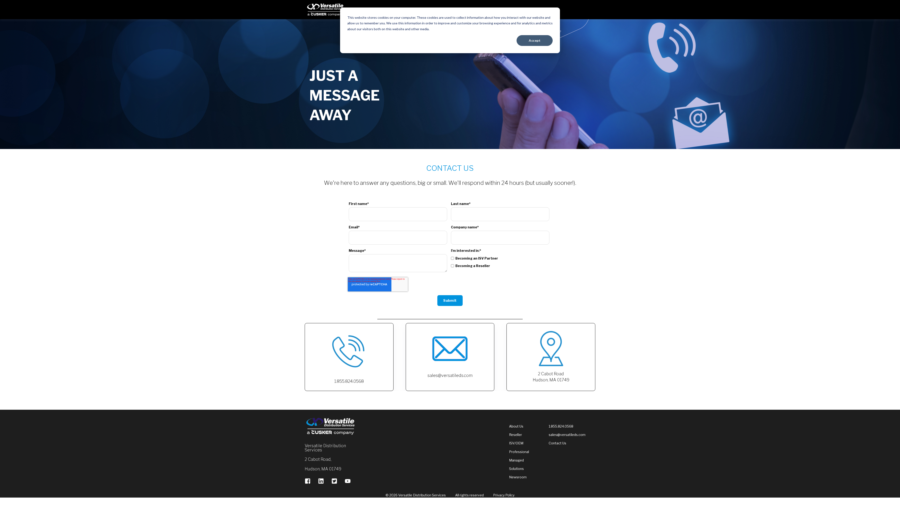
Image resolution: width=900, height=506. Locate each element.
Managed (516, 460)
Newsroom (518, 477)
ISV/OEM (516, 443)
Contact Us (557, 443)
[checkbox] (500, 262)
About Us (516, 426)
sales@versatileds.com (567, 435)
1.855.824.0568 (561, 426)
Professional (519, 452)
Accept (534, 40)
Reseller (515, 435)
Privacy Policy (503, 495)
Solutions (516, 469)
